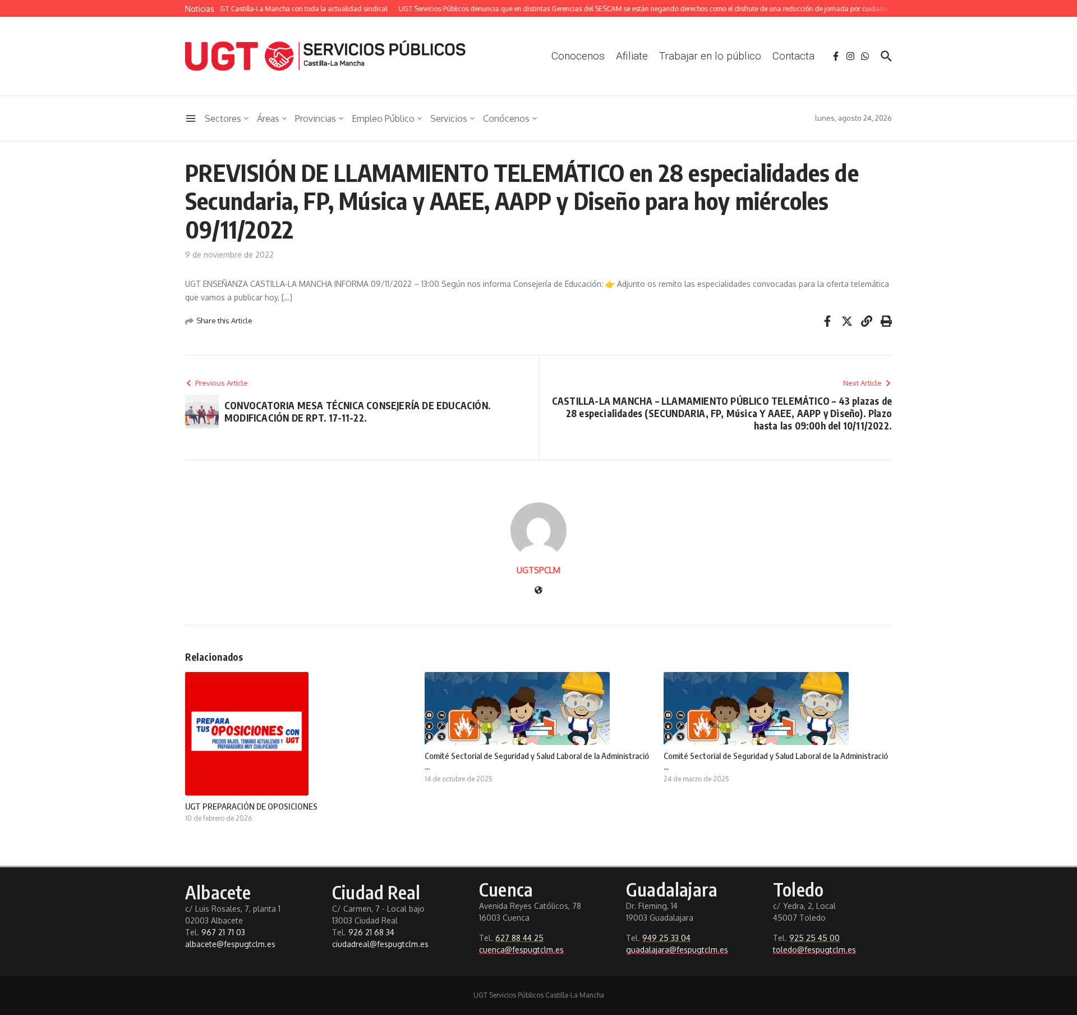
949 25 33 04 (666, 938)
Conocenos (578, 55)
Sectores (223, 118)
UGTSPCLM (538, 570)
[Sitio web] (538, 591)
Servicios (448, 118)
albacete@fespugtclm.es (230, 944)
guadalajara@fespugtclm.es (677, 949)
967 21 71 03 (223, 932)
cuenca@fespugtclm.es (521, 949)
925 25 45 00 (814, 938)
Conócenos (506, 118)
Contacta (793, 55)
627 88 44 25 (519, 938)
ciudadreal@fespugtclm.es (380, 944)
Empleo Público (383, 118)
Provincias (315, 118)
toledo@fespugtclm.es (814, 949)
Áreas (268, 118)
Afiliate (632, 55)
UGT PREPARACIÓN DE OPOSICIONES (251, 806)
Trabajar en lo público (710, 55)
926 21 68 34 (371, 932)
